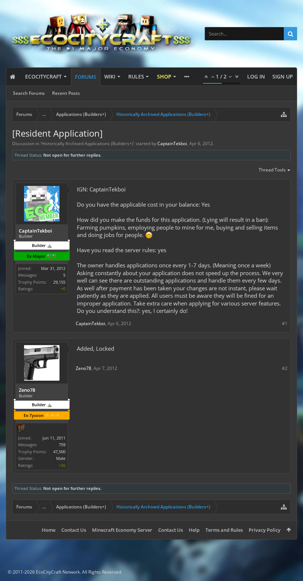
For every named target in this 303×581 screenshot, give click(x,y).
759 (62, 444)
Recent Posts (66, 93)
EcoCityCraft (43, 76)
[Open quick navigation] (283, 114)
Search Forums (29, 93)
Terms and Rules (224, 530)
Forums (85, 76)
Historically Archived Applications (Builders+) (87, 143)
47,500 (59, 451)
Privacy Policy (264, 530)
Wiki (109, 76)
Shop (164, 76)
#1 (284, 323)
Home (48, 530)
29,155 (59, 282)
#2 (284, 368)
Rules (136, 76)
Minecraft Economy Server (122, 530)
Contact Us (73, 530)
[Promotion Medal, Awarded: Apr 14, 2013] (20, 428)
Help (194, 530)
